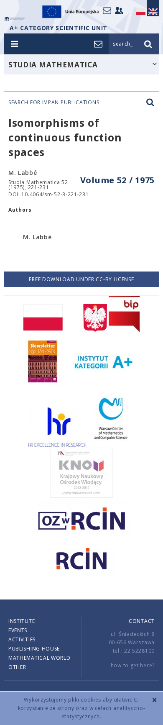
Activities (22, 639)
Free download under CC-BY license (81, 279)
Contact (142, 621)
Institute (21, 621)
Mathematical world (39, 657)
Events (17, 630)
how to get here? (133, 665)
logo (14, 18)
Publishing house (34, 648)
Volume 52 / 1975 (117, 180)
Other (17, 667)
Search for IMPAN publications (53, 102)
